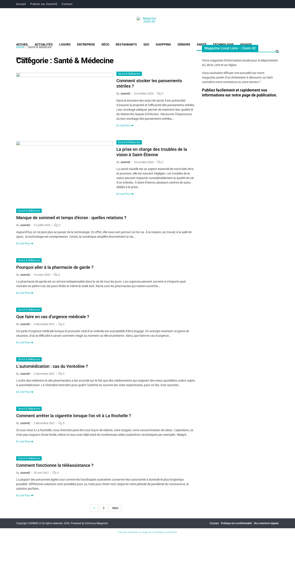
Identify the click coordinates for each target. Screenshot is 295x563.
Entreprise (86, 44)
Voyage (246, 44)
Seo (146, 44)
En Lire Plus (123, 125)
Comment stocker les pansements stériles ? (149, 83)
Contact (67, 4)
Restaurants (126, 44)
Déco (105, 44)
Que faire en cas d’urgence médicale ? (52, 316)
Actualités (44, 44)
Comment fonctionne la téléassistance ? (55, 465)
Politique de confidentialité (236, 523)
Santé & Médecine (129, 73)
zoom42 (125, 93)
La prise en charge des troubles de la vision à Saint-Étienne (151, 152)
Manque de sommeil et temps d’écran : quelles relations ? (71, 217)
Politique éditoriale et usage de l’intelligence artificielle (147, 532)
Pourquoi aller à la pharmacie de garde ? (55, 267)
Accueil (21, 4)
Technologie (223, 44)
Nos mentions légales (266, 523)
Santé (201, 44)
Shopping (163, 44)
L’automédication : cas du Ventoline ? (52, 366)
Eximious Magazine (96, 523)
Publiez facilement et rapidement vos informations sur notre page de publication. (239, 92)
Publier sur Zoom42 (43, 4)
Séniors (184, 44)
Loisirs (65, 44)
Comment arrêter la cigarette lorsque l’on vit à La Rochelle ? (73, 415)
